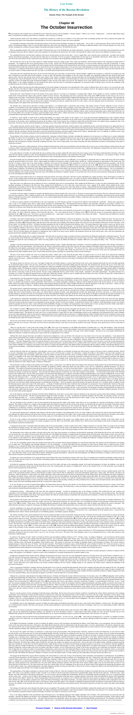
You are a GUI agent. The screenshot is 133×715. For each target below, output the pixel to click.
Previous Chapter (43, 708)
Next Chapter (91, 708)
